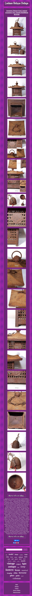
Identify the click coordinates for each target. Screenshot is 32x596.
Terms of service (16, 592)
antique (12, 566)
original (18, 564)
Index (16, 584)
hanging (9, 573)
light (24, 563)
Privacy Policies (16, 590)
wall (12, 559)
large (11, 557)
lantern (9, 569)
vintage (11, 563)
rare (25, 557)
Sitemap (17, 586)
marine (16, 557)
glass (12, 575)
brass (17, 570)
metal (22, 576)
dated (20, 559)
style (24, 559)
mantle (23, 561)
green (16, 559)
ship (7, 557)
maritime (21, 554)
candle (18, 561)
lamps (16, 554)
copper (14, 561)
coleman (17, 578)
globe (18, 576)
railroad (21, 557)
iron (18, 567)
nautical (25, 570)
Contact (16, 588)
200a (15, 573)
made (9, 559)
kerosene (22, 573)
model (11, 554)
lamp (23, 566)
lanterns (9, 561)
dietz (6, 554)
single (26, 554)
